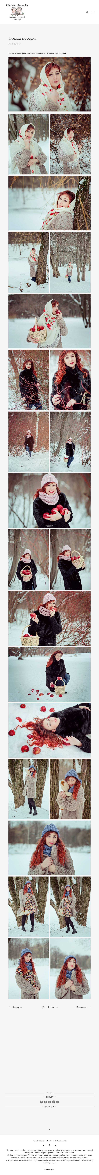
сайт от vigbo (49, 1169)
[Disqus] (49, 1051)
